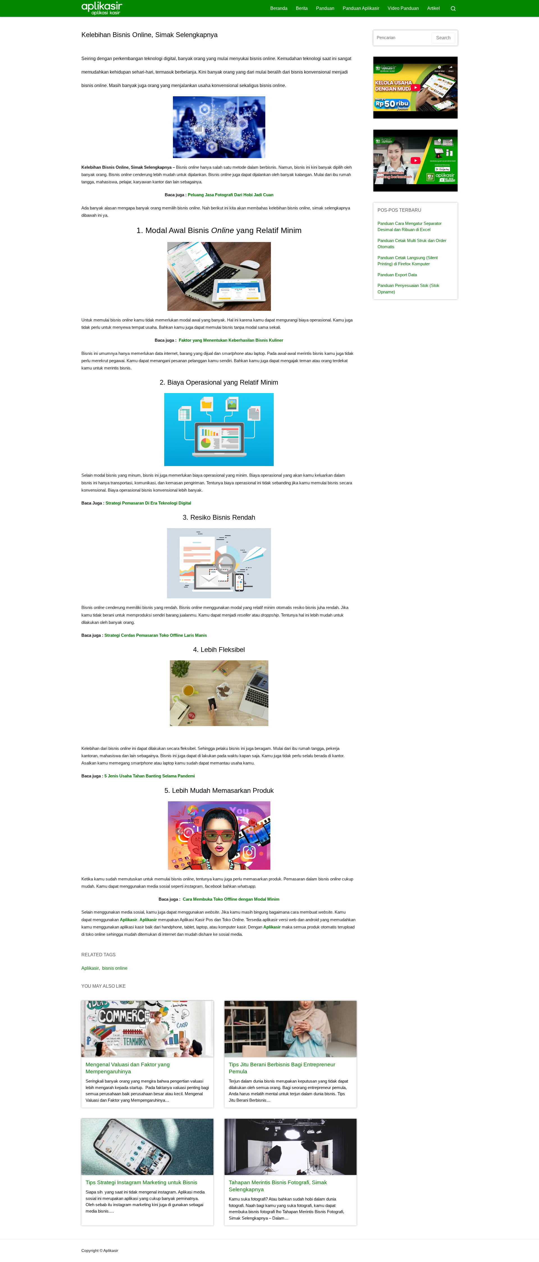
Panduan (325, 8)
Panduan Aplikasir (361, 8)
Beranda (278, 8)
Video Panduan (403, 8)
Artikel (433, 8)
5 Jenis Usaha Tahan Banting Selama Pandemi (149, 775)
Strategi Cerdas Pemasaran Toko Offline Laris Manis (155, 635)
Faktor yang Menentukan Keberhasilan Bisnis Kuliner (231, 340)
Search (443, 37)
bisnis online (114, 968)
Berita (302, 8)
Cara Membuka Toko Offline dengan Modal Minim (231, 899)
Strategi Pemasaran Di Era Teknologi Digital (148, 503)
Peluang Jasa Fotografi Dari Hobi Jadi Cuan (230, 194)
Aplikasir (272, 927)
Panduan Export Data (397, 274)
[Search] (453, 8)
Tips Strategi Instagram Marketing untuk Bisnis (141, 1182)
